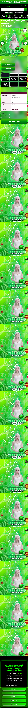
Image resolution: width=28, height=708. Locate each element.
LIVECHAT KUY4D (14, 121)
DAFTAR (15, 696)
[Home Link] (10, 6)
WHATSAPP (14, 700)
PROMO (15, 689)
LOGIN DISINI (8, 68)
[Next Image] (25, 43)
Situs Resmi (19, 673)
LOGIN (14, 693)
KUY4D (7, 673)
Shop (2, 6)
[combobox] (12, 9)
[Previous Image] (2, 43)
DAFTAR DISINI (8, 64)
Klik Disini (15, 109)
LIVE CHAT (15, 704)
